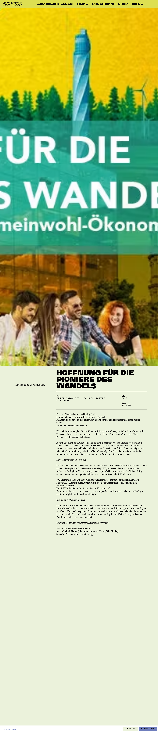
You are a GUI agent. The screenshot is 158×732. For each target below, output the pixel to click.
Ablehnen (130, 728)
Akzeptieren (148, 728)
